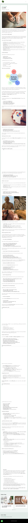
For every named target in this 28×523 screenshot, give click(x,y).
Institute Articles (4, 6)
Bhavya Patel (4, 9)
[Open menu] (25, 1)
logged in (5, 516)
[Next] (26, 502)
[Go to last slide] (2, 502)
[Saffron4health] (3, 1)
